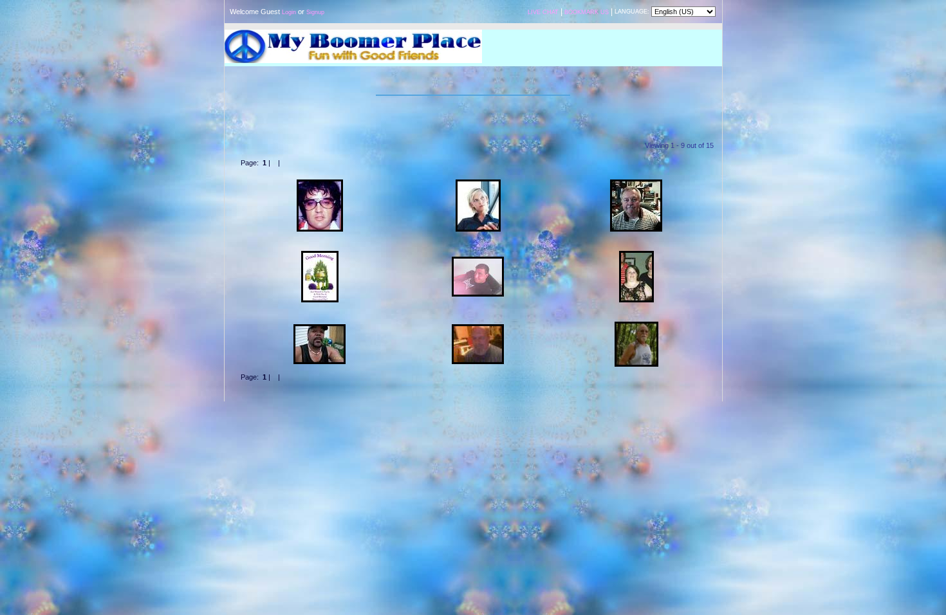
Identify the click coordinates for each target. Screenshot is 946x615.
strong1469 (478, 320)
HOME (388, 85)
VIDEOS (473, 85)
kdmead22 (319, 320)
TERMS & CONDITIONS (382, 414)
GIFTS (558, 85)
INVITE (500, 414)
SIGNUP (531, 85)
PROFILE (358, 121)
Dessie (478, 175)
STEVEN (319, 247)
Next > (292, 163)
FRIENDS (534, 121)
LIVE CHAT (543, 12)
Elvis (319, 175)
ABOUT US (531, 414)
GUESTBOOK (486, 121)
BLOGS (440, 121)
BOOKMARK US (586, 12)
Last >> (317, 163)
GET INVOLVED (575, 414)
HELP (430, 414)
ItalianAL (478, 253)
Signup (315, 12)
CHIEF (636, 318)
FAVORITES (580, 121)
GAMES (502, 85)
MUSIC (446, 85)
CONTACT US (464, 414)
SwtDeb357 (636, 247)
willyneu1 (636, 175)
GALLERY (400, 121)
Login (289, 12)
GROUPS (416, 85)
